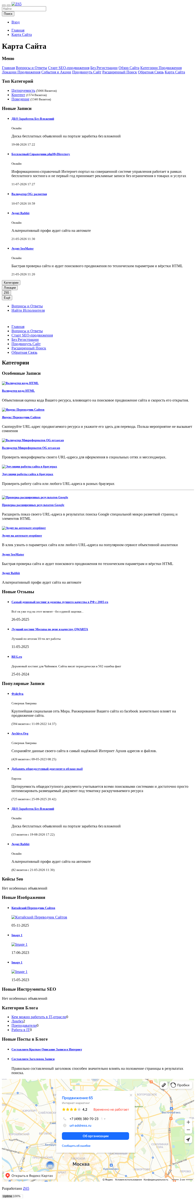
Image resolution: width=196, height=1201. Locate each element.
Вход (15, 22)
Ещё (7, 297)
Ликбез (17, 1021)
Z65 (6, 292)
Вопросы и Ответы (31, 68)
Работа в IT (20, 1030)
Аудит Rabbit (20, 213)
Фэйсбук (17, 694)
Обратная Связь (151, 72)
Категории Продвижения (161, 68)
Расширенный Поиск (119, 72)
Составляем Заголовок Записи (32, 1059)
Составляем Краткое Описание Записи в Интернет (46, 1049)
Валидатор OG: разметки (29, 194)
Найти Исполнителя (28, 310)
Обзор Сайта (129, 68)
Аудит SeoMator (22, 248)
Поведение (20, 99)
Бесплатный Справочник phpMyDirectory (40, 154)
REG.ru (16, 656)
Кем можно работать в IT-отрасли (38, 1017)
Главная (17, 30)
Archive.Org (19, 733)
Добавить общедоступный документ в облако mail (47, 769)
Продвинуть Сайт (86, 72)
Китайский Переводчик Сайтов (33, 908)
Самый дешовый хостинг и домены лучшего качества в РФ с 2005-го (59, 602)
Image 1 (16, 935)
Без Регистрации (104, 68)
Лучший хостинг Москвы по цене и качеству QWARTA (49, 629)
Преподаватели (24, 1025)
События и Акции (56, 72)
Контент (18, 95)
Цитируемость (23, 90)
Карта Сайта (21, 35)
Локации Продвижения (21, 72)
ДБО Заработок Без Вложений (32, 118)
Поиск (8, 14)
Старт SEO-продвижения (68, 68)
